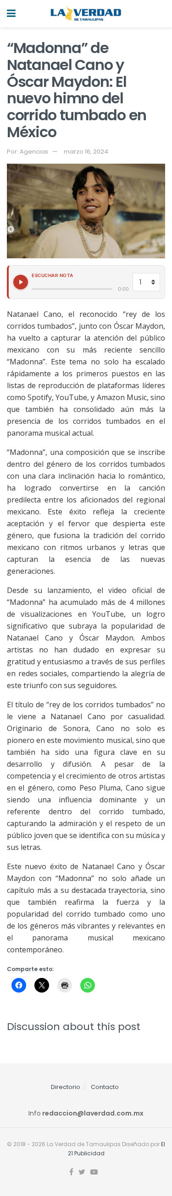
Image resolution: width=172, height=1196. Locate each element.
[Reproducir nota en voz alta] (20, 282)
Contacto (105, 1087)
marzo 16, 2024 (86, 151)
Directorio (65, 1087)
